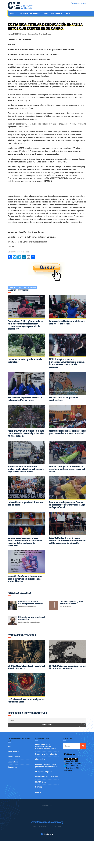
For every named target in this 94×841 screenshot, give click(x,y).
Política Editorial (14, 757)
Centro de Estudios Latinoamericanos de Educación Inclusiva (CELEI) (45, 746)
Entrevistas (35, 14)
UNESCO (38, 787)
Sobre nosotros (13, 752)
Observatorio (13, 762)
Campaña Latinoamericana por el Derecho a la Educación (46, 765)
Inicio (10, 746)
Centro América (33, 34)
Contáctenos (12, 767)
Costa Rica (42, 34)
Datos (68, 14)
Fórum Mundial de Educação (46, 754)
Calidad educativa (15, 287)
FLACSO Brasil (40, 782)
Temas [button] (45, 14)
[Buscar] (83, 746)
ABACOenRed (40, 759)
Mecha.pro (48, 834)
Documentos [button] (56, 14)
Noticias (13, 14)
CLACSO (38, 792)
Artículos (24, 14)
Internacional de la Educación (46, 777)
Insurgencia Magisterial (44, 772)
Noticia (48, 34)
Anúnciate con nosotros (78, 3)
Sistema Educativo (30, 287)
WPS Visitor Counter (78, 770)
